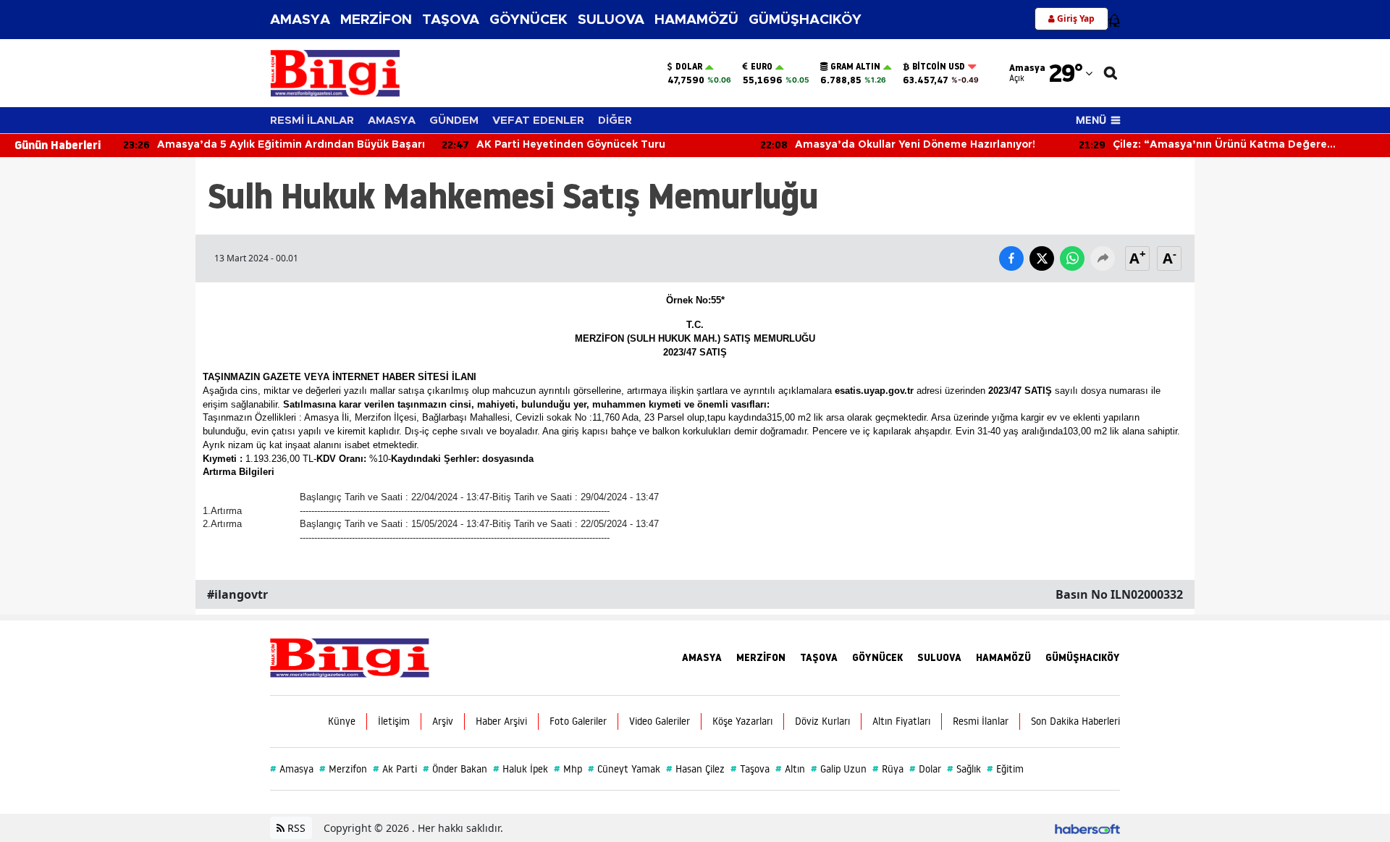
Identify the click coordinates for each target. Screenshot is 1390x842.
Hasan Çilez (695, 769)
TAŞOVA (450, 20)
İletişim (394, 721)
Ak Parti (395, 769)
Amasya (291, 769)
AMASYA (300, 20)
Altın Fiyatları (901, 721)
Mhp (568, 769)
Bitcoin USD (938, 66)
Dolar (688, 66)
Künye (341, 721)
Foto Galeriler (578, 721)
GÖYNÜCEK (528, 20)
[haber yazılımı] (1087, 827)
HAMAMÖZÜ (696, 20)
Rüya (888, 769)
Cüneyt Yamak (624, 769)
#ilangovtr (237, 594)
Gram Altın (855, 66)
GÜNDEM (454, 120)
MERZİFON (376, 20)
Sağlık (964, 769)
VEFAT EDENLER (538, 120)
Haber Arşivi (501, 721)
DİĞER (615, 120)
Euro (761, 66)
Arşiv (442, 721)
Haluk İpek (520, 769)
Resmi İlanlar (980, 721)
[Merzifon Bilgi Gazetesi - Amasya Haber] (349, 657)
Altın (790, 769)
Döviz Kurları (822, 721)
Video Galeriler (659, 721)
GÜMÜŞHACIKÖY (805, 20)
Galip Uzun (839, 769)
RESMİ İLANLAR (312, 120)
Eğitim (1005, 769)
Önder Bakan (455, 769)
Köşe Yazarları (742, 721)
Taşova (750, 769)
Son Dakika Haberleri (1075, 721)
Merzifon (343, 769)
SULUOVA (611, 20)
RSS (295, 828)
